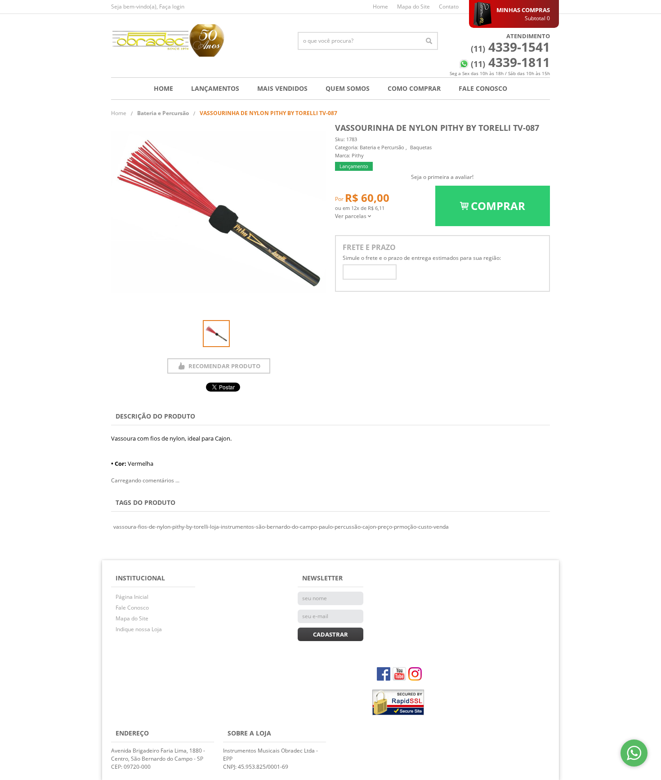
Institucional (140, 578)
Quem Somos (348, 88)
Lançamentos (215, 88)
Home (380, 6)
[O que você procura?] (429, 41)
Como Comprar (414, 88)
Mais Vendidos (282, 88)
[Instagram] (415, 674)
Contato (449, 6)
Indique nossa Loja (139, 629)
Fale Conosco (483, 88)
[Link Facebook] (383, 674)
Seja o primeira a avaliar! (442, 177)
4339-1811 (510, 62)
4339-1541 (510, 46)
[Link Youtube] (399, 674)
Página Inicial (132, 597)
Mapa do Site (413, 6)
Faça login (171, 6)
